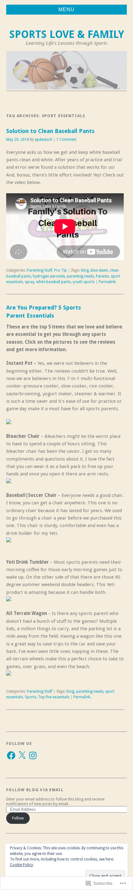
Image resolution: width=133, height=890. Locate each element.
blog (85, 270)
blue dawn (99, 270)
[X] (22, 755)
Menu (66, 9)
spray (29, 282)
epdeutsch (43, 139)
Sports (30, 697)
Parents (102, 276)
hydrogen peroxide (49, 276)
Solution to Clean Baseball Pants (50, 131)
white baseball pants (53, 282)
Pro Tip (60, 270)
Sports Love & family (66, 34)
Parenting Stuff (39, 270)
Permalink (107, 282)
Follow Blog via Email (34, 789)
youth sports (84, 282)
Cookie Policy (21, 865)
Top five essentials (53, 697)
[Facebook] (11, 755)
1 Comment (66, 139)
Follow (18, 818)
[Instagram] (33, 755)
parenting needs (80, 276)
